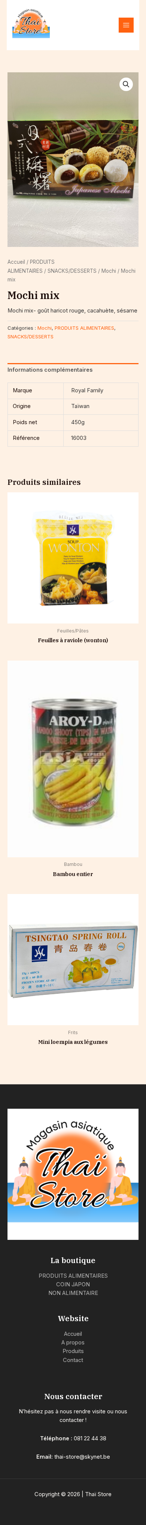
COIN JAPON (73, 1284)
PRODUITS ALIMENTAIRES (84, 328)
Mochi (108, 271)
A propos (73, 1342)
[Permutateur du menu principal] (126, 25)
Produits (73, 1351)
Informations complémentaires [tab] (49, 369)
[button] (126, 84)
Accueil (16, 262)
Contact (73, 1360)
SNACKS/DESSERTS (72, 271)
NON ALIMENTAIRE (73, 1293)
